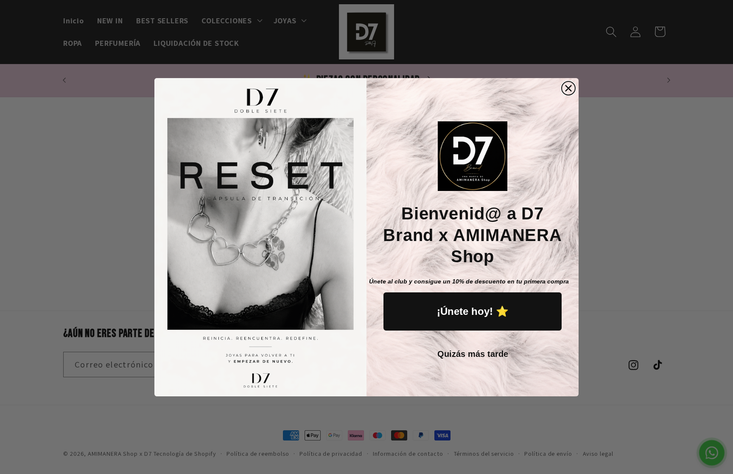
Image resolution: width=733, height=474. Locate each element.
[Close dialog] (568, 88)
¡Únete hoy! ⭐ (473, 311)
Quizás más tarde (472, 354)
